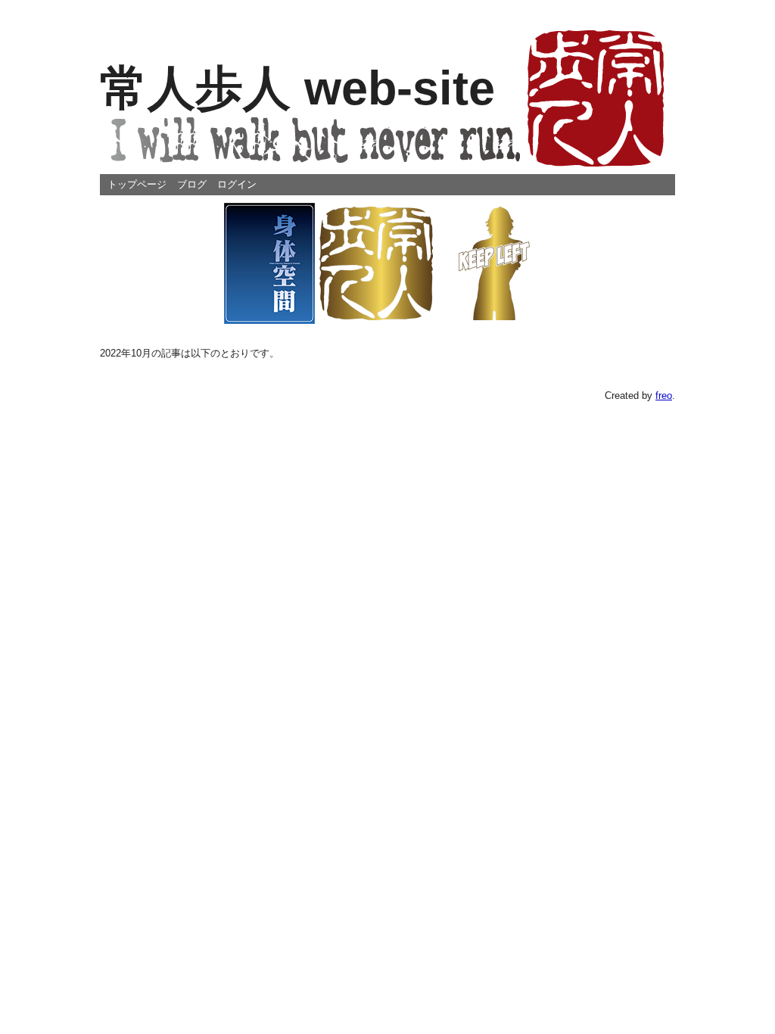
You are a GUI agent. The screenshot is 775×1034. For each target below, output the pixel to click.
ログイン (237, 184)
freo (663, 395)
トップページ (137, 184)
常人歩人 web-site (297, 87)
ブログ (192, 184)
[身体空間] (269, 262)
